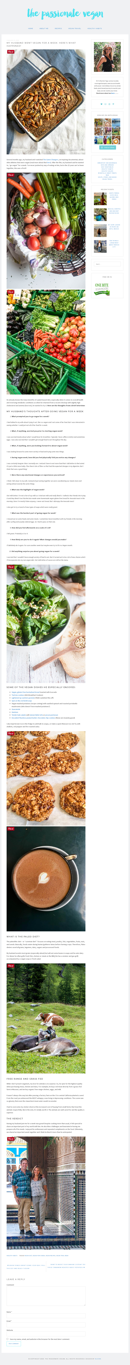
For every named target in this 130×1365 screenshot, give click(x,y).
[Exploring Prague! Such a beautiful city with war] (116, 123)
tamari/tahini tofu (36, 715)
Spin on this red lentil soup (22, 701)
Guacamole (16, 709)
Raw (107, 175)
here (49, 162)
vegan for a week (39, 1255)
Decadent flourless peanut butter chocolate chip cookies (33, 718)
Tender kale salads (19, 715)
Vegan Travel (74, 28)
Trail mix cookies (18, 695)
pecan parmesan (51, 715)
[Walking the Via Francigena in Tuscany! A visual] (107, 140)
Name (9, 1312)
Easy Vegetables (107, 167)
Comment (10, 1285)
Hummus (15, 712)
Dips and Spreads (107, 165)
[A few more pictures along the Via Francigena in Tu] (98, 140)
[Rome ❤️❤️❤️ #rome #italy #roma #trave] (107, 131)
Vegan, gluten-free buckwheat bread (26, 692)
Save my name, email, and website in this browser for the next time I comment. (40, 1339)
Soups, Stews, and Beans (107, 177)
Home (30, 28)
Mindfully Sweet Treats (107, 173)
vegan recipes (50, 1255)
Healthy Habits (94, 28)
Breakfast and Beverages (107, 163)
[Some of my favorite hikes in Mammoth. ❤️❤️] (116, 131)
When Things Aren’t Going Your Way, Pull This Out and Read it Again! (26, 1267)
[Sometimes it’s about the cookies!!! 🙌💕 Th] (98, 131)
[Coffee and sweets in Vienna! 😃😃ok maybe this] (107, 123)
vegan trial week (62, 1255)
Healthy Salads (107, 171)
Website (10, 1330)
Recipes (58, 28)
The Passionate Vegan (65, 15)
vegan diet (28, 1255)
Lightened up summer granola (23, 698)
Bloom (98, 1359)
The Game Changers (50, 159)
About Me (43, 28)
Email (9, 1321)
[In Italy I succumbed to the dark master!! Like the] (116, 140)
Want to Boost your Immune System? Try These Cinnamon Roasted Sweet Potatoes (66, 1266)
